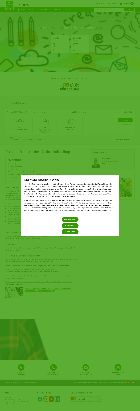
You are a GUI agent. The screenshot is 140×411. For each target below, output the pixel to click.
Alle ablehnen (70, 232)
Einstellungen (70, 225)
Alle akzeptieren (70, 219)
